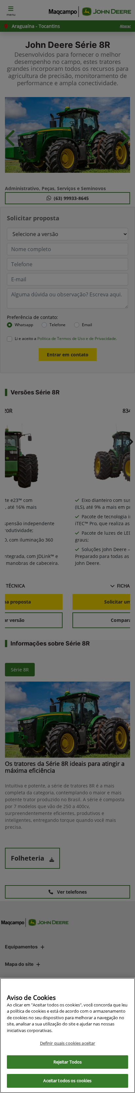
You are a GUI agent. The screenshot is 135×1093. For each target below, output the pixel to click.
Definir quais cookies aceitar (67, 1043)
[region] (67, 1035)
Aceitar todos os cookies (67, 1080)
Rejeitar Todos (67, 1062)
